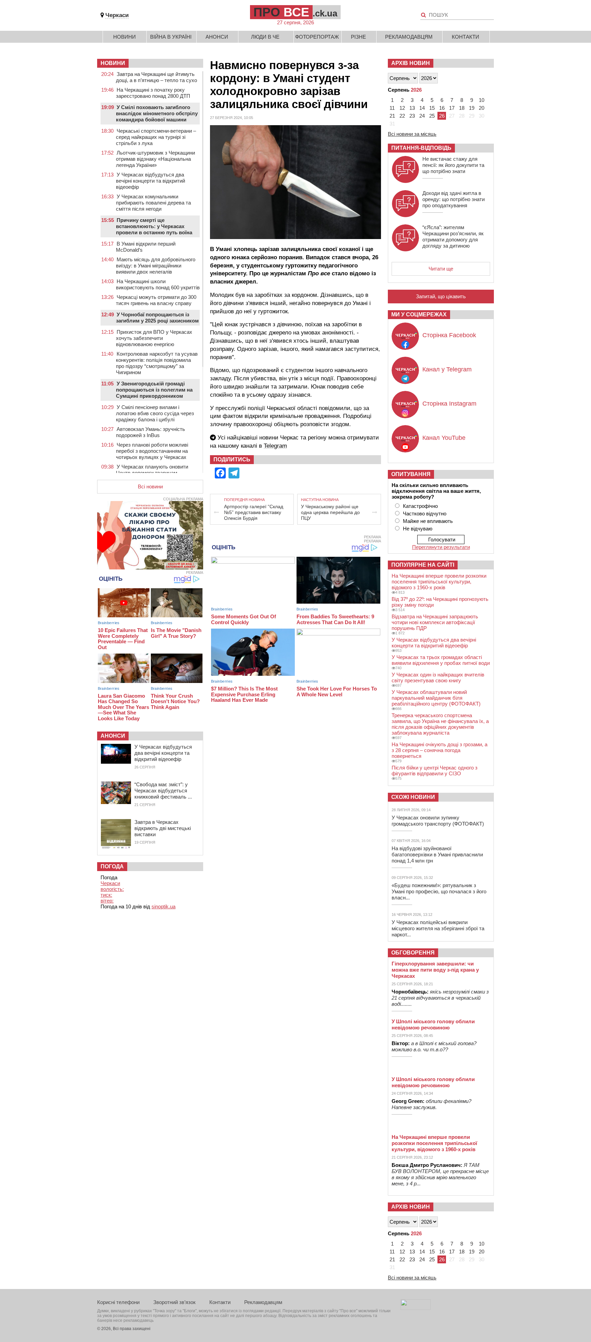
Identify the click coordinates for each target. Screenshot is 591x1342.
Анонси (217, 37)
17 (452, 108)
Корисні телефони (118, 1302)
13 (412, 108)
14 (422, 108)
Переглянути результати (441, 547)
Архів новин (410, 63)
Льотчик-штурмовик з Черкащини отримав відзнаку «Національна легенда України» (155, 159)
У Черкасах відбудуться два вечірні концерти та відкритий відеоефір (150, 181)
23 (412, 116)
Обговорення (413, 953)
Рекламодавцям (409, 37)
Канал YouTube (443, 437)
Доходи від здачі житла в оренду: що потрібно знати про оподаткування (453, 199)
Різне (358, 37)
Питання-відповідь (421, 148)
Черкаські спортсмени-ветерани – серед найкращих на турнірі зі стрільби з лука (156, 137)
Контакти (465, 37)
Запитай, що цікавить (441, 296)
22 (402, 116)
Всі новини (150, 486)
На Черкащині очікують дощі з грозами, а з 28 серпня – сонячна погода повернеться (439, 750)
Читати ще (441, 269)
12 (402, 108)
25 (432, 116)
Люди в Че (265, 37)
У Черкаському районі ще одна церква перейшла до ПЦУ (330, 512)
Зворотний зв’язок (174, 1302)
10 (481, 100)
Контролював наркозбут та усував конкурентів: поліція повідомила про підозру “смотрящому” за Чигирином (157, 363)
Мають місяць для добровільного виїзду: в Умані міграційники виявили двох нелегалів (155, 265)
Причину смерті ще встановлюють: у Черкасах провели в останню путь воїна (154, 226)
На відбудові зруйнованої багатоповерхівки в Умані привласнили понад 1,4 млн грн (437, 854)
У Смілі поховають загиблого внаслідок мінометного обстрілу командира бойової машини (157, 113)
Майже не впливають (428, 521)
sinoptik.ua (163, 906)
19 (471, 108)
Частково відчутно (424, 513)
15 (432, 108)
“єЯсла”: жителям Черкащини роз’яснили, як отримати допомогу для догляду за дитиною (453, 236)
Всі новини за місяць (412, 134)
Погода (112, 866)
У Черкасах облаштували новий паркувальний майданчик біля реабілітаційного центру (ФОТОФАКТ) (436, 698)
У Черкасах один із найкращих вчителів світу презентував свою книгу (438, 677)
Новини (124, 37)
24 (422, 116)
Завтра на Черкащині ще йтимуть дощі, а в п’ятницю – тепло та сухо (156, 77)
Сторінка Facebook (449, 335)
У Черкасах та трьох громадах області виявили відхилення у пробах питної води (441, 660)
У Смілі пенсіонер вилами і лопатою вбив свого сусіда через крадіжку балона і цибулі (155, 413)
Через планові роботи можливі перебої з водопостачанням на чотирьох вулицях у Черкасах (152, 451)
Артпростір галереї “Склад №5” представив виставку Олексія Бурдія (253, 512)
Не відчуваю (417, 528)
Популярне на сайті (422, 565)
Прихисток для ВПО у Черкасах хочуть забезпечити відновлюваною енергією (154, 338)
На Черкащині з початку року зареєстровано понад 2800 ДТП (153, 93)
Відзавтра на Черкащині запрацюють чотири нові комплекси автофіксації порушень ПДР (435, 622)
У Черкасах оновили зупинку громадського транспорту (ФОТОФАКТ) (438, 821)
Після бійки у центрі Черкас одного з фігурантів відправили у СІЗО (434, 770)
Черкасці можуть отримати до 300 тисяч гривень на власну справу (156, 300)
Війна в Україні (171, 37)
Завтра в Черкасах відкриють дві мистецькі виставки (162, 828)
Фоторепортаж (317, 37)
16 (442, 108)
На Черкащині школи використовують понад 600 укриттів (158, 284)
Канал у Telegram (447, 369)
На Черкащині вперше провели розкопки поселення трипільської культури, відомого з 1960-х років (439, 581)
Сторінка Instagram (449, 403)
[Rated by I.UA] (415, 1308)
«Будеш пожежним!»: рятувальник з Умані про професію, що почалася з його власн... (439, 891)
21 (392, 116)
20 (481, 108)
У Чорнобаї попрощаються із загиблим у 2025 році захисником (157, 318)
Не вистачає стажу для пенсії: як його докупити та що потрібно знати (453, 165)
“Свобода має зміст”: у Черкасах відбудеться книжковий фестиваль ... (163, 790)
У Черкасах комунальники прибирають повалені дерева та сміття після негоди (153, 203)
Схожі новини (413, 797)
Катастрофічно (420, 506)
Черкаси (117, 15)
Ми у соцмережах (419, 314)
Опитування (411, 474)
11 (392, 108)
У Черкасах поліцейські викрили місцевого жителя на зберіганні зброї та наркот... (438, 928)
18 (461, 108)
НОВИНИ (113, 63)
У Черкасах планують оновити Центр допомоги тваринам (152, 470)
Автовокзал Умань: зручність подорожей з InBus (150, 432)
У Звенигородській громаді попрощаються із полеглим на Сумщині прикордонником (154, 390)
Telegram (275, 446)
